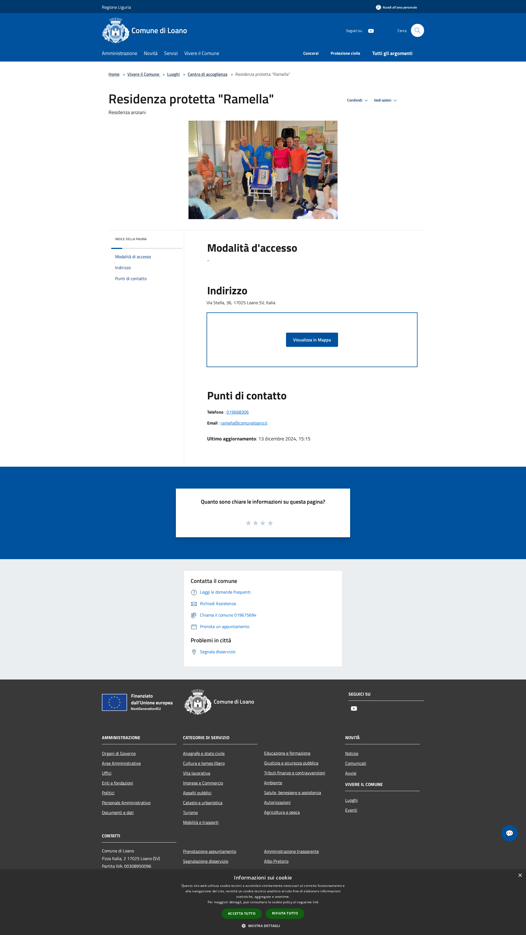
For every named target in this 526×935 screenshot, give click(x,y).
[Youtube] (368, 30)
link (315, 902)
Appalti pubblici (197, 792)
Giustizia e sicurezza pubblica (291, 763)
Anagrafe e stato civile (204, 753)
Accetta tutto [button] (242, 913)
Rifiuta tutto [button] (285, 913)
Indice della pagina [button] (131, 239)
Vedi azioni (383, 100)
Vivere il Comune (143, 74)
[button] (263, 925)
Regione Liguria (116, 7)
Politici (108, 792)
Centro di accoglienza (207, 74)
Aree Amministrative (121, 763)
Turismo (190, 812)
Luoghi (173, 74)
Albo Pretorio (276, 861)
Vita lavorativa (196, 773)
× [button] (520, 875)
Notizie (351, 753)
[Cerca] (417, 30)
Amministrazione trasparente (291, 851)
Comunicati (355, 763)
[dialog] (263, 902)
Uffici (107, 773)
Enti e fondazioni (117, 783)
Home (113, 74)
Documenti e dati (118, 812)
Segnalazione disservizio (205, 861)
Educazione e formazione (287, 753)
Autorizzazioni (277, 802)
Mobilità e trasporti (201, 822)
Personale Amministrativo (126, 802)
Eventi (351, 810)
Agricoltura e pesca (282, 812)
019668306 (238, 412)
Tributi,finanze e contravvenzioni (294, 773)
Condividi (355, 100)
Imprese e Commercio (203, 783)
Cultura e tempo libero (204, 763)
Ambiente (273, 782)
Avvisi (350, 773)
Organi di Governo (119, 753)
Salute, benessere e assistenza (292, 792)
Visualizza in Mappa (312, 339)
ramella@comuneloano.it (244, 423)
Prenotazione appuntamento (209, 851)
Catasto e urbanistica (202, 802)
